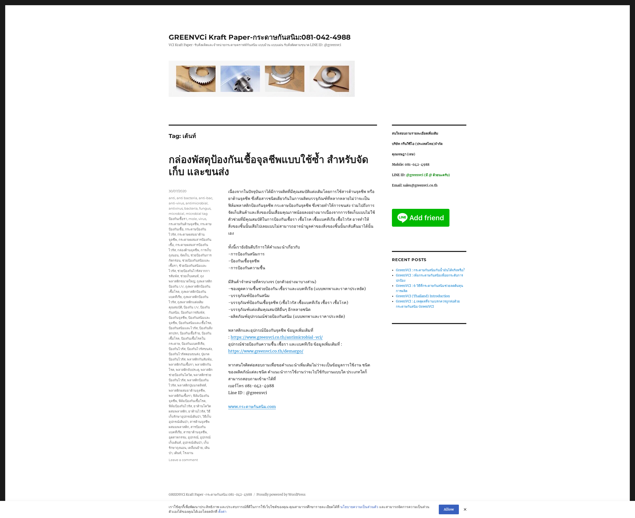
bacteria (191, 208)
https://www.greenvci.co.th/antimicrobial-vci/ (277, 337)
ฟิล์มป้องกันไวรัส (180, 406)
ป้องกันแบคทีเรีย (193, 344)
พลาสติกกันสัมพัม (199, 359)
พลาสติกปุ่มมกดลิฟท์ (191, 385)
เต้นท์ (177, 453)
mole (193, 219)
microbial (176, 214)
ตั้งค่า (222, 511)
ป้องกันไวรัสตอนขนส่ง (184, 354)
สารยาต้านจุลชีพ (195, 432)
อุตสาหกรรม (177, 437)
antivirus (176, 208)
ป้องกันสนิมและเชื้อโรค (195, 323)
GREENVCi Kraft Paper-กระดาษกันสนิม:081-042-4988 (259, 37)
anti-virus (176, 203)
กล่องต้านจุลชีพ (188, 250)
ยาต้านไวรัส (196, 411)
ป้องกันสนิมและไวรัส (183, 328)
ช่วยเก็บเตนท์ (189, 276)
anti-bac (205, 198)
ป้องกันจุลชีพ (178, 318)
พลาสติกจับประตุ (187, 370)
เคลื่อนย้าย (195, 448)
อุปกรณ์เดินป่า (192, 442)
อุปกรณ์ (193, 437)
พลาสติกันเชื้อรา (180, 396)
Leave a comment (183, 460)
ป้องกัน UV (191, 307)
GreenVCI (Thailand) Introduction (423, 296)
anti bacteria (187, 198)
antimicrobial (197, 203)
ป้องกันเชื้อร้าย (190, 333)
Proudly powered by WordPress (281, 494)
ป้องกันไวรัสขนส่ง (199, 349)
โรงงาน (188, 453)
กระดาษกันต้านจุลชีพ (184, 224)
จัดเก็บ (184, 255)
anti (172, 198)
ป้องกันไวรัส (177, 349)
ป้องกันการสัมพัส (192, 312)
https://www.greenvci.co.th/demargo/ (265, 351)
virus (202, 219)
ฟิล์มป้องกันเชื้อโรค (192, 401)
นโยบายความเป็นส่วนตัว (359, 507)
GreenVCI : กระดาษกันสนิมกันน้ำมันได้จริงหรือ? (430, 270)
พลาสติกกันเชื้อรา (181, 364)
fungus (205, 208)
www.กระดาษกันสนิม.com (252, 406)
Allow (449, 509)
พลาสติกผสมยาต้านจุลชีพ (187, 390)
